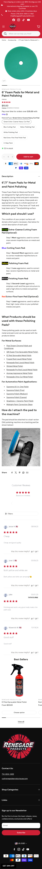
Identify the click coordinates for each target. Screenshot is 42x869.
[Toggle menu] (3, 26)
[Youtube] (27, 849)
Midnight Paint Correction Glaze (19, 404)
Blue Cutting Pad (10, 127)
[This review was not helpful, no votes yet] (36, 551)
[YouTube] (28, 19)
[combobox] (22, 33)
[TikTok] (23, 19)
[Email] (27, 473)
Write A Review (21, 503)
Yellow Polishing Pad (27, 127)
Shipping (4, 108)
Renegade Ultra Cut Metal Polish (19, 377)
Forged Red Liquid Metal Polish (19, 359)
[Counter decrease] (4, 157)
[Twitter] (16, 473)
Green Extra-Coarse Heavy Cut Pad (17, 122)
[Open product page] (19, 680)
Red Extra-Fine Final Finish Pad (15, 138)
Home (4, 40)
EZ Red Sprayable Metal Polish (18, 355)
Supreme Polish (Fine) (15, 390)
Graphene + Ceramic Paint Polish (19, 401)
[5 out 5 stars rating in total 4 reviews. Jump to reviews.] (6, 102)
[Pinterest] (20, 473)
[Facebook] (13, 19)
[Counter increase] (12, 157)
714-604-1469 (8, 774)
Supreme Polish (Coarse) (16, 397)
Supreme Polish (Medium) (17, 394)
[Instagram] (18, 19)
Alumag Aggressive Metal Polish (19, 373)
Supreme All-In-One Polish (17, 387)
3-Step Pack (8, 143)
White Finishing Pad (11, 132)
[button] (4, 33)
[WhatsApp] (23, 473)
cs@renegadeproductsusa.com (15, 778)
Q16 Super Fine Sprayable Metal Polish (22, 352)
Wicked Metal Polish (14, 366)
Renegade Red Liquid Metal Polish (20, 362)
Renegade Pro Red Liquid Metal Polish (21, 370)
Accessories (12, 40)
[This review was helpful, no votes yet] (32, 551)
